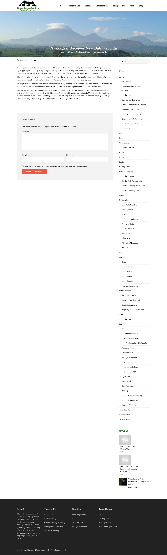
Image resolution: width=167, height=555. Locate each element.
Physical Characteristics (131, 114)
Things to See (73, 6)
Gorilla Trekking (126, 171)
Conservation (124, 143)
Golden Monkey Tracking (132, 395)
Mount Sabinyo (130, 372)
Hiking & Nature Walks (131, 400)
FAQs (121, 162)
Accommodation (126, 128)
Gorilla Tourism (128, 148)
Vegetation (126, 233)
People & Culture (128, 224)
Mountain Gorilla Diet (130, 109)
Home (59, 6)
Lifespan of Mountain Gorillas (134, 105)
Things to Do (119, 6)
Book (121, 138)
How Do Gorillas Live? (131, 100)
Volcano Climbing (129, 405)
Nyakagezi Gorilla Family (136, 343)
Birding (125, 391)
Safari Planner (125, 291)
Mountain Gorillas (131, 338)
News (35, 60)
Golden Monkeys (131, 334)
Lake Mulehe (127, 276)
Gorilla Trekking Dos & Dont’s (134, 186)
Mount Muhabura (131, 367)
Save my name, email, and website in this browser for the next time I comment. (55, 166)
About (121, 77)
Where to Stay (125, 419)
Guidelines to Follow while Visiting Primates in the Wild (138, 481)
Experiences (124, 157)
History (125, 214)
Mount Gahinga (130, 362)
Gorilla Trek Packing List (132, 181)
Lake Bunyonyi (128, 267)
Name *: (69, 155)
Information (102, 6)
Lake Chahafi (127, 272)
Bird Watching (127, 386)
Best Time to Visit (129, 295)
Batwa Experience (131, 229)
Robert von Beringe (132, 219)
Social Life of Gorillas (130, 124)
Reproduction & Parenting (132, 119)
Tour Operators (125, 410)
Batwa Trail (126, 381)
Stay (141, 6)
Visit (132, 6)
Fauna (124, 329)
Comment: (26, 131)
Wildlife (125, 248)
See (120, 324)
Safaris (88, 6)
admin (24, 60)
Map (121, 252)
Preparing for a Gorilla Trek (133, 310)
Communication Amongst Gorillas (132, 88)
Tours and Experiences (108, 526)
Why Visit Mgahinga (130, 243)
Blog (121, 133)
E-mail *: (25, 155)
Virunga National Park (131, 286)
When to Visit (127, 238)
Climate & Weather (129, 205)
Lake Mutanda (127, 281)
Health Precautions (129, 305)
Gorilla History (128, 95)
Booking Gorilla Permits (131, 300)
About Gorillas (125, 82)
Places (121, 257)
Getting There (124, 167)
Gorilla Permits (128, 176)
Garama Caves (127, 353)
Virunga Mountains (129, 357)
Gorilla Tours (127, 319)
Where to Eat (124, 415)
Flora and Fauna (128, 348)
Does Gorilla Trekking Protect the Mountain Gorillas (129, 469)
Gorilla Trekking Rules (131, 190)
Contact (122, 152)
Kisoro (124, 262)
